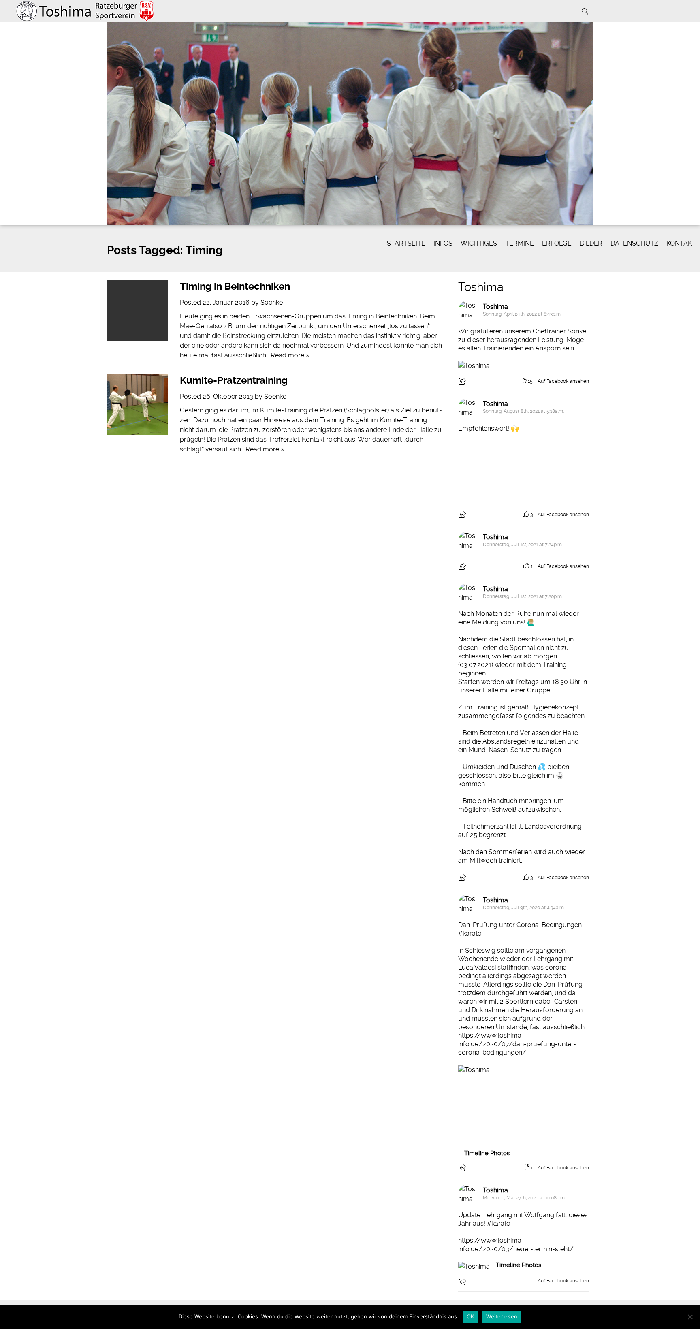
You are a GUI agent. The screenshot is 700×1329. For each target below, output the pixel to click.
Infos (442, 243)
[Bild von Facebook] (491, 470)
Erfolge (557, 243)
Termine (519, 243)
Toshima (481, 287)
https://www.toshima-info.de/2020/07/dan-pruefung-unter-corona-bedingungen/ (517, 1044)
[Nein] (690, 1317)
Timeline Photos (487, 1153)
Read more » (290, 355)
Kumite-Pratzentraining (234, 380)
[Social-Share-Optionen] (463, 382)
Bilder (591, 243)
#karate (469, 933)
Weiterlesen (501, 1316)
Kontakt (681, 243)
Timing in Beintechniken (235, 286)
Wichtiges (479, 243)
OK (470, 1316)
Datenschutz (634, 243)
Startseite (406, 243)
